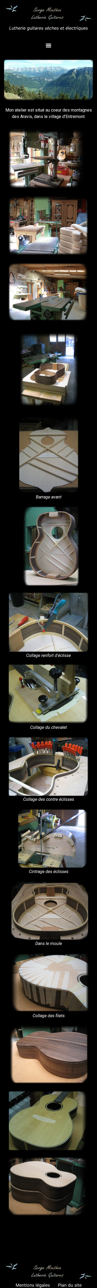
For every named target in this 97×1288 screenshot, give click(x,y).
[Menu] (48, 45)
